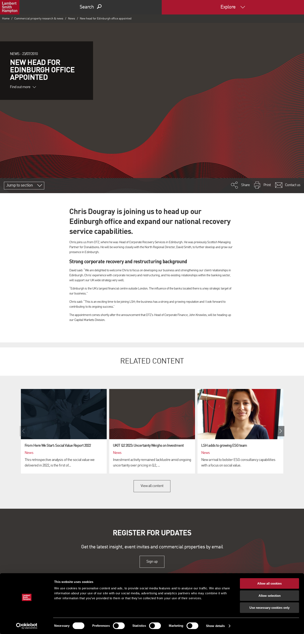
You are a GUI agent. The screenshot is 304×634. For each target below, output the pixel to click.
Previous (23, 431)
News (71, 18)
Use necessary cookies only (269, 607)
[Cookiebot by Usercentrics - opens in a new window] (27, 626)
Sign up (151, 561)
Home (6, 18)
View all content (152, 486)
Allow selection (270, 595)
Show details (215, 626)
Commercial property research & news (38, 18)
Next (280, 431)
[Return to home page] (9, 7)
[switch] (119, 625)
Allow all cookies (269, 583)
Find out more (20, 87)
